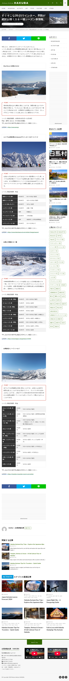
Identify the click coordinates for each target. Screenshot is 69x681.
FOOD (32, 8)
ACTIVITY (20, 8)
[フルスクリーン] (42, 657)
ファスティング (54, 269)
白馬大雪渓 (53, 311)
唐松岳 (61, 292)
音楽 (57, 326)
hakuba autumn (27, 597)
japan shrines (30, 624)
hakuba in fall (14, 623)
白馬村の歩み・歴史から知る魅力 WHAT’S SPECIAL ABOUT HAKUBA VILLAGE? (58, 218)
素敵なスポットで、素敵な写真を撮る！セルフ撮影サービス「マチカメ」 (58, 163)
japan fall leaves (51, 623)
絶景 (58, 322)
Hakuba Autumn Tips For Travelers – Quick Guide (25, 563)
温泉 (64, 303)
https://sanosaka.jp (13, 127)
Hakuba (53, 232)
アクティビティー (55, 243)
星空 (59, 300)
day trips (39, 595)
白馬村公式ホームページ (9, 653)
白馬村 (59, 319)
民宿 (58, 303)
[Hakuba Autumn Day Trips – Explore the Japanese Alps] (5, 547)
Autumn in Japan (7, 623)
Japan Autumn (34, 597)
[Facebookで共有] (9, 38)
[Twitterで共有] (23, 38)
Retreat (52, 235)
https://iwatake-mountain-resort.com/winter (21, 474)
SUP (59, 235)
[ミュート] (40, 657)
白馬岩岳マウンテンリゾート (58, 315)
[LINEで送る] (38, 38)
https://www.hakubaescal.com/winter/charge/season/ (23, 232)
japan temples (36, 624)
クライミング (54, 254)
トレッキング (54, 266)
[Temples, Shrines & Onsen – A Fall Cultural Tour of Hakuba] (5, 556)
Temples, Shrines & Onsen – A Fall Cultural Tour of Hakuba (34, 630)
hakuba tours (34, 595)
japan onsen (36, 623)
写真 (52, 288)
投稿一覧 (27, 528)
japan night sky (56, 595)
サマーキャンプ (54, 258)
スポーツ (53, 262)
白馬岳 (52, 319)
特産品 (52, 307)
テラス (60, 262)
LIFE (46, 8)
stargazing (50, 595)
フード (61, 273)
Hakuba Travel (8, 624)
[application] (34, 653)
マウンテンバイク (55, 281)
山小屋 (52, 300)
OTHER (51, 8)
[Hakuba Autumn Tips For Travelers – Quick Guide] (5, 566)
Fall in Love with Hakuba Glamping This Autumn (55, 629)
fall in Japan (28, 595)
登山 (59, 307)
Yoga (52, 239)
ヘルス (52, 277)
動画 (58, 288)
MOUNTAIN (11, 8)
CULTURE (39, 8)
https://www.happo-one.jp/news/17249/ (19, 338)
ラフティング (54, 285)
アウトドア (59, 239)
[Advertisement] (13, 505)
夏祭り (57, 296)
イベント (53, 247)
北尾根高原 (53, 292)
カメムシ (61, 247)
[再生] (27, 657)
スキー (20, 24)
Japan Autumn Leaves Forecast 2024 (10, 598)
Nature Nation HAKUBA (18, 677)
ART (26, 8)
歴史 (52, 303)
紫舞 (52, 322)
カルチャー (53, 251)
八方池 (62, 285)
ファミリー (53, 273)
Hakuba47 (61, 232)
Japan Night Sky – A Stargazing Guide (54, 601)
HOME (3, 8)
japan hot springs (29, 623)
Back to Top (34, 642)
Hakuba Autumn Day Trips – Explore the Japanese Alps (27, 544)
